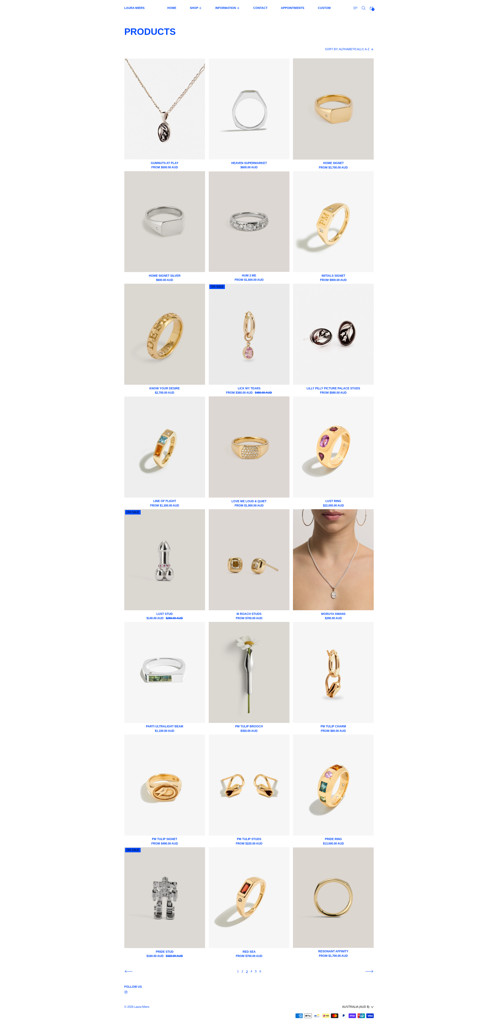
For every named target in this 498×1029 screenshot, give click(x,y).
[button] (363, 8)
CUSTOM (324, 8)
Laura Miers (141, 1006)
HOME (171, 8)
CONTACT (260, 8)
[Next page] (369, 971)
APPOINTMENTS (292, 8)
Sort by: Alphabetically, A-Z (347, 49)
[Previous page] (128, 971)
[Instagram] (126, 992)
